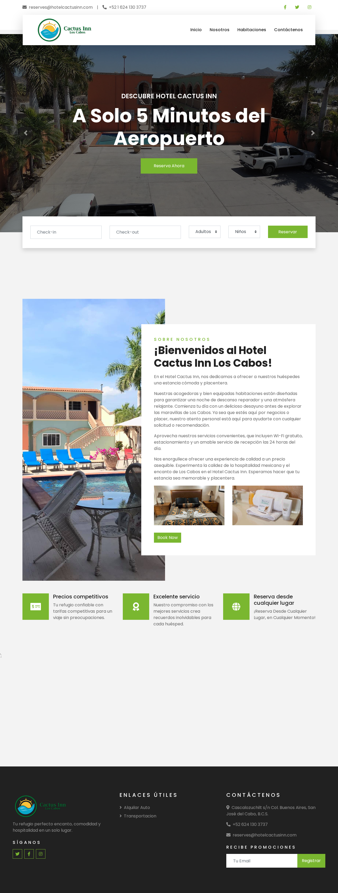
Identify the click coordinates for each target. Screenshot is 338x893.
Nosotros (219, 30)
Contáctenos (288, 30)
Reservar (287, 232)
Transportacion (140, 816)
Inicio (196, 30)
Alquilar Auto (137, 807)
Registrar (311, 861)
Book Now (167, 537)
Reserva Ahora (169, 166)
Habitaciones (251, 30)
